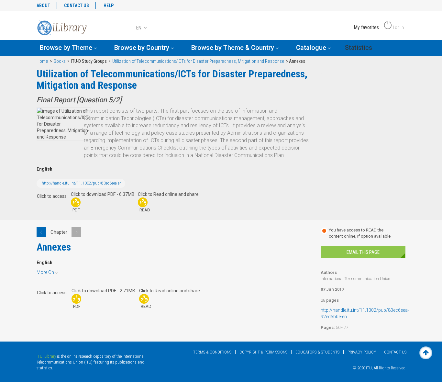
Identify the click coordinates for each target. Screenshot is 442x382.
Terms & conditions (212, 352)
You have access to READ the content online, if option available (360, 233)
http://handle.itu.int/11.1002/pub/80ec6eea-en (82, 183)
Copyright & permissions (263, 352)
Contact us (395, 352)
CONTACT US (76, 5)
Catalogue (312, 47)
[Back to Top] (425, 352)
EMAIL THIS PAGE (363, 252)
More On (45, 272)
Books (60, 61)
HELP (109, 5)
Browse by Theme (67, 47)
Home (42, 61)
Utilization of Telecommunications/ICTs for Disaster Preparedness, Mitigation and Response (198, 61)
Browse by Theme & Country (233, 47)
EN (139, 28)
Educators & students (317, 352)
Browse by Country (142, 47)
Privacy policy (362, 352)
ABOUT (43, 5)
